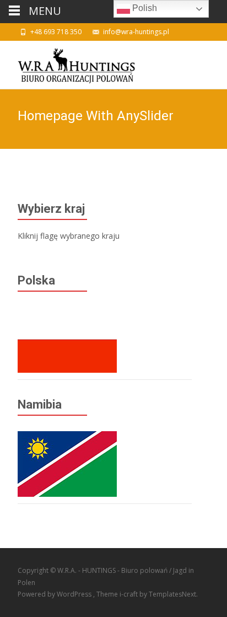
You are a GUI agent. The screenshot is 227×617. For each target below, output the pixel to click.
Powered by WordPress (55, 594)
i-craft (129, 594)
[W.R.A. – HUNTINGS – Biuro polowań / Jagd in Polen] (67, 63)
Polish (143, 8)
